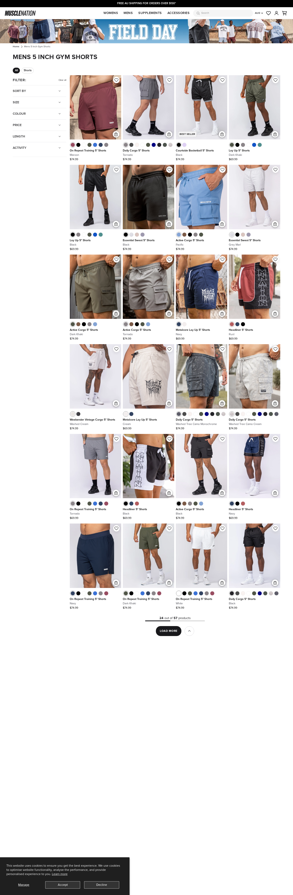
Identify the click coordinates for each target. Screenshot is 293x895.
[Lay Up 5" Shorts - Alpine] (260, 145)
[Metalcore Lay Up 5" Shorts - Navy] (179, 324)
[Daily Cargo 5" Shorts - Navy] (153, 145)
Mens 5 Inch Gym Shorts (37, 46)
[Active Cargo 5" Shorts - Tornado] (195, 234)
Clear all (62, 80)
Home (16, 46)
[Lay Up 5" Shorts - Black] (237, 145)
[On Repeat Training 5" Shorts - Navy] (100, 145)
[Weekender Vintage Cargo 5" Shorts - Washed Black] (78, 414)
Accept (63, 884)
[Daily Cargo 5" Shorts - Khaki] (148, 145)
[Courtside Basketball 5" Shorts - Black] (179, 145)
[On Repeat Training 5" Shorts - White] (84, 145)
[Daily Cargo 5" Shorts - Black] (159, 145)
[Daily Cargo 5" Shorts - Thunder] (131, 145)
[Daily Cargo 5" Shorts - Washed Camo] (165, 145)
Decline (101, 884)
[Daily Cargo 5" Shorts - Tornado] (126, 145)
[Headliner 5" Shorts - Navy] (237, 324)
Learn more (60, 874)
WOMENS (110, 13)
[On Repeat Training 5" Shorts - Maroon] (73, 145)
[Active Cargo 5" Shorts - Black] (190, 234)
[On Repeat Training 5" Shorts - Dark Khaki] (89, 145)
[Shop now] (146, 31)
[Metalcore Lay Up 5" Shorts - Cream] (184, 324)
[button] (284, 13)
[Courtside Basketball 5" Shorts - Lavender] (184, 145)
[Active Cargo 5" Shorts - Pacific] (179, 234)
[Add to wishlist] (116, 80)
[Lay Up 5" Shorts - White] (248, 145)
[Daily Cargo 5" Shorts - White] (142, 145)
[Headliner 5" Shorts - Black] (243, 324)
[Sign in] (276, 13)
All (16, 70)
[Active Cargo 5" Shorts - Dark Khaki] (201, 234)
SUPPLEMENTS (150, 13)
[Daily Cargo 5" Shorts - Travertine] (137, 145)
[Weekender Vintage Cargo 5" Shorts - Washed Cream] (73, 414)
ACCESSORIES (178, 13)
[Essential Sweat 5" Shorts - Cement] (142, 234)
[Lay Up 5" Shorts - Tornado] (243, 145)
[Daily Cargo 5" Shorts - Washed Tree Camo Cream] (170, 145)
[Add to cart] (116, 134)
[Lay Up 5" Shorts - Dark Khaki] (232, 145)
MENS (128, 13)
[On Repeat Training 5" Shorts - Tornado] (106, 145)
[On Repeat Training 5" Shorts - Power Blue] (95, 145)
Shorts (28, 70)
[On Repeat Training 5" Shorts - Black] (78, 145)
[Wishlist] (268, 13)
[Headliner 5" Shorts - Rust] (232, 324)
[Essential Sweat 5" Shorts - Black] (126, 234)
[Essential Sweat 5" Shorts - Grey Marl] (131, 234)
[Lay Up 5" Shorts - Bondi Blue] (254, 145)
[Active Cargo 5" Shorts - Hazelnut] (184, 234)
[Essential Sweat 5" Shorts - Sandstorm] (137, 234)
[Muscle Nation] (20, 13)
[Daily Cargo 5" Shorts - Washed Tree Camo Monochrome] (179, 414)
